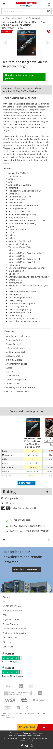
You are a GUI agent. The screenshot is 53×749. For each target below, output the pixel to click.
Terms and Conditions (35, 735)
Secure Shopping (11, 624)
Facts (5, 601)
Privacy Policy (37, 733)
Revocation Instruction (17, 735)
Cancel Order (9, 646)
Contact (13, 733)
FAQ (5, 615)
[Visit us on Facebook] (21, 746)
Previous (5, 42)
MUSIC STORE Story (12, 606)
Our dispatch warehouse (14, 628)
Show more (25, 482)
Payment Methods (11, 619)
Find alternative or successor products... (19, 77)
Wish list (10, 503)
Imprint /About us (24, 733)
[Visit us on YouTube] (32, 746)
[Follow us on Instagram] (27, 746)
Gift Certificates (10, 637)
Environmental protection (15, 633)
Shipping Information (13, 610)
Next (47, 42)
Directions (7, 642)
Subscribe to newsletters (25, 569)
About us (7, 597)
